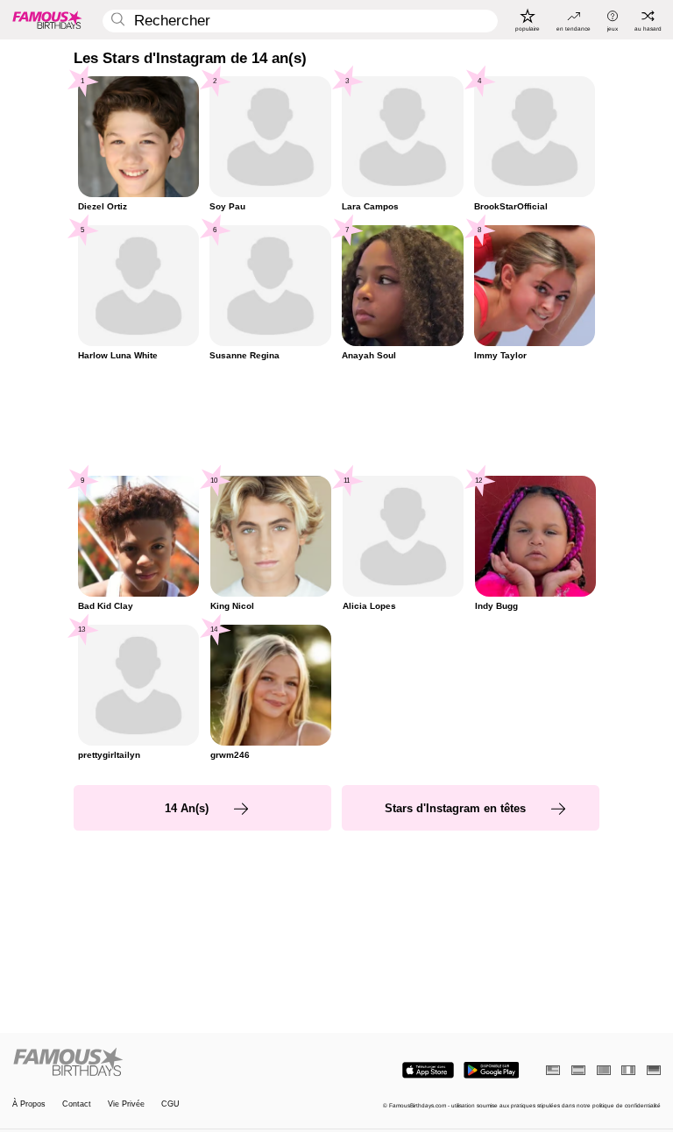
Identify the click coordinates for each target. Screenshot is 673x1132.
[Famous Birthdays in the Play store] (491, 1070)
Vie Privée (126, 1104)
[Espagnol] (578, 1070)
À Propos (29, 1104)
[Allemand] (654, 1070)
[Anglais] (553, 1070)
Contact (76, 1104)
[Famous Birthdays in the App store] (428, 1070)
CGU (170, 1104)
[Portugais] (604, 1070)
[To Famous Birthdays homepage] (47, 19)
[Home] (171, 1063)
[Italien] (628, 1070)
